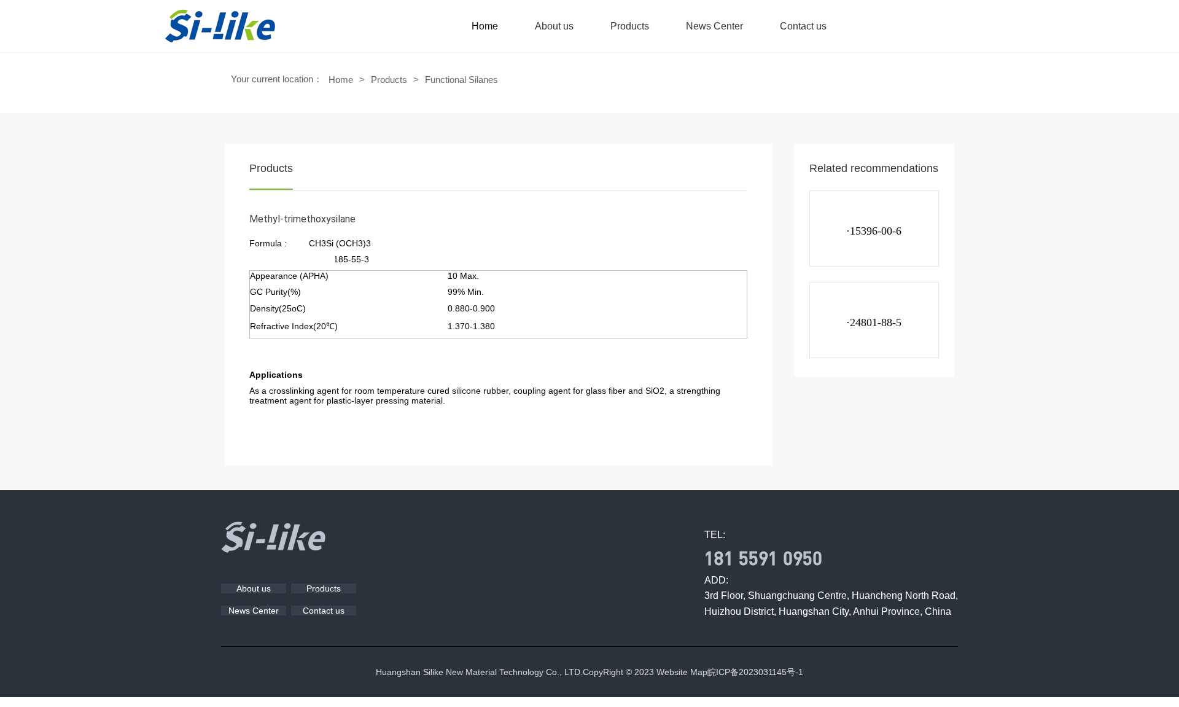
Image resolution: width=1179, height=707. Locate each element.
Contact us (803, 26)
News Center (714, 26)
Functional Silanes (461, 79)
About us (554, 26)
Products (629, 26)
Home (485, 26)
